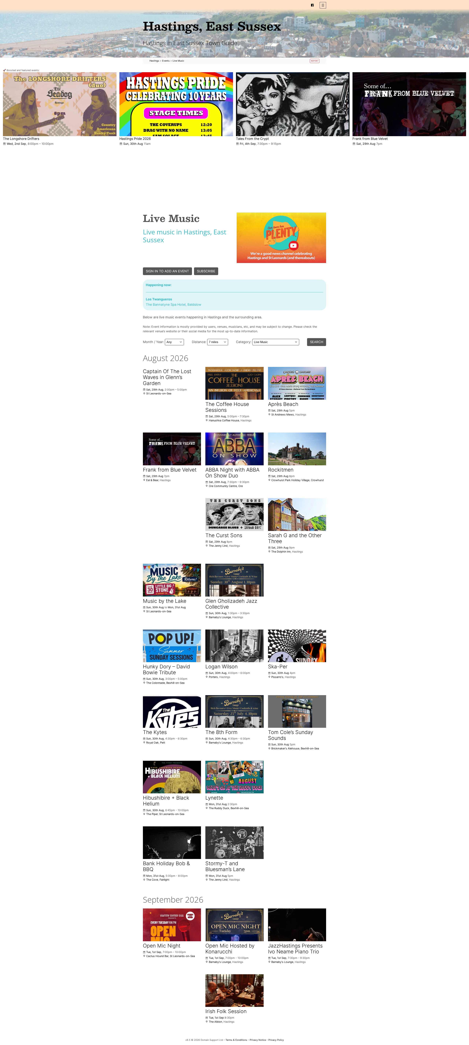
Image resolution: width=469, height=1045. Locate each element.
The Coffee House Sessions (227, 407)
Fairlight (164, 879)
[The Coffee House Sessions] (234, 383)
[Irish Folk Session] (234, 990)
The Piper (152, 814)
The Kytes (155, 732)
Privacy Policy (276, 1040)
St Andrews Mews (282, 414)
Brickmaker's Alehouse (285, 748)
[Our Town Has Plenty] (281, 238)
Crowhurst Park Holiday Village (290, 480)
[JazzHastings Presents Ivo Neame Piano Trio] (297, 924)
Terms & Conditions (236, 1040)
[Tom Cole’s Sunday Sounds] (297, 711)
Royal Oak (152, 742)
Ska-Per (277, 666)
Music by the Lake (164, 601)
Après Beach (283, 404)
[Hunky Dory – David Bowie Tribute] (172, 646)
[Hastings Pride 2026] (176, 104)
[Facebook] (312, 5)
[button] (323, 5)
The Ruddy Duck (219, 808)
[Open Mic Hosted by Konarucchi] (234, 924)
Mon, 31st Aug (177, 607)
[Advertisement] (234, 176)
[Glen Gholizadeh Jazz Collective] (234, 580)
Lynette (214, 798)
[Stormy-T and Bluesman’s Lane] (234, 842)
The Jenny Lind (218, 545)
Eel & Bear (152, 480)
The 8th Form (221, 732)
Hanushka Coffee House (224, 420)
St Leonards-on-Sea (158, 393)
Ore (240, 485)
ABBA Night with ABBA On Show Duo (232, 473)
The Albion (215, 1021)
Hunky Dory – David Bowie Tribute (166, 669)
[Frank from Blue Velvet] (409, 104)
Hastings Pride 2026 (135, 139)
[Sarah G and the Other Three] (297, 514)
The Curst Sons (223, 535)
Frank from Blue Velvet (370, 139)
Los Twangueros (159, 299)
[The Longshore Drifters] (60, 104)
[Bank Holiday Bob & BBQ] (172, 842)
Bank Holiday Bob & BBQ (166, 866)
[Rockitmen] (297, 449)
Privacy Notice (258, 1040)
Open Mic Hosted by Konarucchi (229, 949)
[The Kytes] (172, 711)
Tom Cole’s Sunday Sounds (290, 735)
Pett (162, 742)
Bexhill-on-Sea (175, 682)
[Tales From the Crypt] (293, 104)
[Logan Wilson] (234, 646)
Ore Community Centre (223, 485)
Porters (213, 676)
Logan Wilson (221, 666)
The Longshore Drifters (21, 139)
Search (316, 342)
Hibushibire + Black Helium (166, 801)
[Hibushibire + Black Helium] (172, 777)
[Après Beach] (297, 383)
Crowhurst (317, 480)
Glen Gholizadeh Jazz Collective (231, 604)
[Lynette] (234, 777)
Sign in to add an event (167, 271)
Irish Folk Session (226, 1011)
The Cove (152, 879)
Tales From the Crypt (252, 139)
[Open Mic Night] (172, 924)
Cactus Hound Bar (157, 956)
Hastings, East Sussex (212, 26)
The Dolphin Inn (281, 551)
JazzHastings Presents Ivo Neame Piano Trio (295, 949)
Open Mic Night (161, 946)
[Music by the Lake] (172, 580)
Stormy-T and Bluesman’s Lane (225, 866)
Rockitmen (280, 470)
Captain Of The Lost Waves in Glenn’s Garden (167, 377)
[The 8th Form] (234, 711)
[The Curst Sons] (234, 514)
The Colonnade (155, 682)
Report (315, 61)
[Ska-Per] (297, 646)
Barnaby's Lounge (220, 617)
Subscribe (206, 271)
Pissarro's (277, 676)
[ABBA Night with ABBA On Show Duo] (234, 449)
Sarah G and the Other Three (295, 538)
